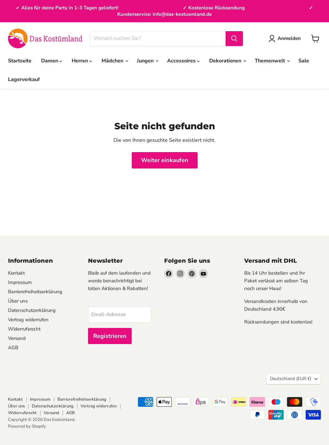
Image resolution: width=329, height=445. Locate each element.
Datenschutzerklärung (32, 310)
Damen (50, 60)
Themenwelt (270, 60)
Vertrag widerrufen (28, 319)
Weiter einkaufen (164, 160)
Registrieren (110, 336)
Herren (80, 60)
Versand (17, 338)
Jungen (146, 60)
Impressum (20, 282)
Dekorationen (226, 60)
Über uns (18, 301)
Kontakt (16, 273)
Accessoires (182, 60)
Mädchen (113, 60)
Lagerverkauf (24, 79)
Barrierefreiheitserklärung (35, 291)
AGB (13, 347)
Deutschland (290, 379)
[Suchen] (234, 38)
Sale (303, 60)
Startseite (19, 60)
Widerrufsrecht (24, 329)
